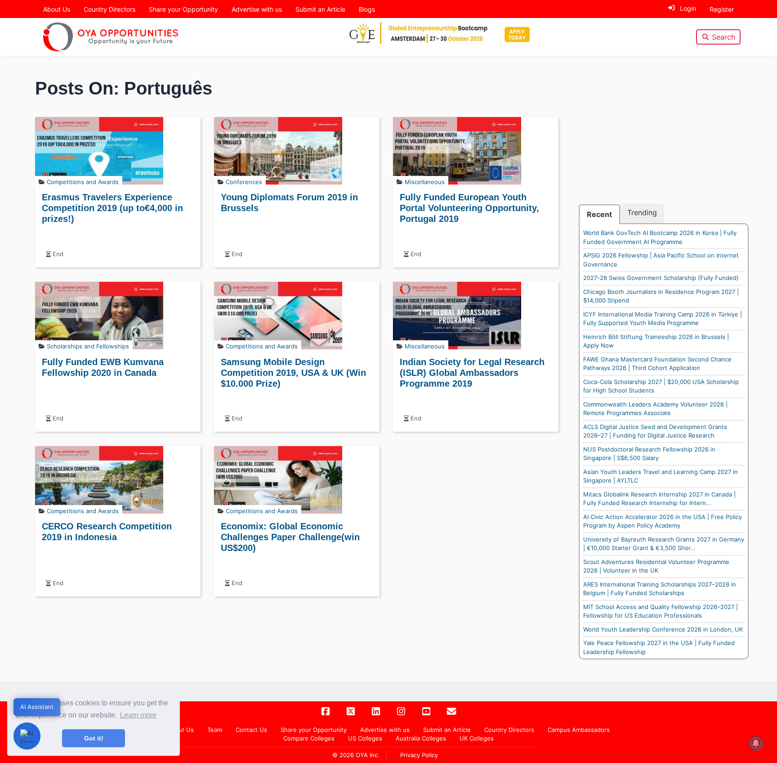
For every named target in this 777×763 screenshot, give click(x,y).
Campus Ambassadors (579, 729)
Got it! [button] (93, 738)
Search (723, 36)
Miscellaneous (425, 181)
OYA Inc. (368, 754)
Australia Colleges (421, 738)
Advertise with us (257, 9)
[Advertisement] (664, 140)
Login (688, 8)
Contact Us (251, 729)
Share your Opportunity (183, 9)
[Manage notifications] (756, 743)
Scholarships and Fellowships (88, 346)
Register (722, 9)
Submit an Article (320, 9)
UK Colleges (477, 738)
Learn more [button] (138, 715)
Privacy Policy (419, 754)
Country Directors (109, 9)
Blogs (367, 9)
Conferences (244, 181)
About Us (56, 9)
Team (214, 729)
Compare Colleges (309, 738)
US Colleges (365, 738)
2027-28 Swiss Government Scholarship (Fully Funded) (661, 277)
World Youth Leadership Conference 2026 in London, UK (663, 629)
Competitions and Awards (83, 181)
